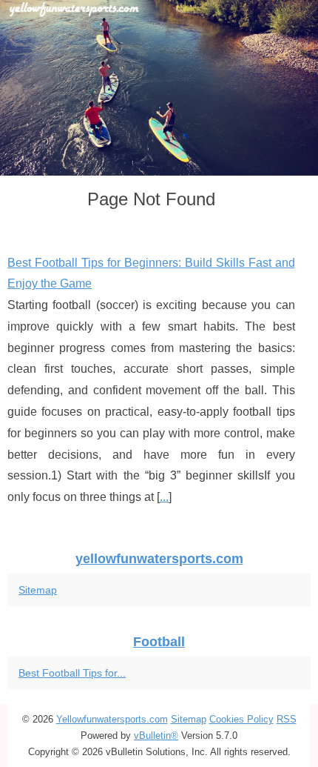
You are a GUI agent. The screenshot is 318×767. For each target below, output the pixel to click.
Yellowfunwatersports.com (112, 719)
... (164, 497)
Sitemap (37, 590)
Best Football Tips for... (72, 673)
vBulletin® (156, 735)
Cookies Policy (241, 719)
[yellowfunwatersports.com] (159, 88)
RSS (287, 719)
